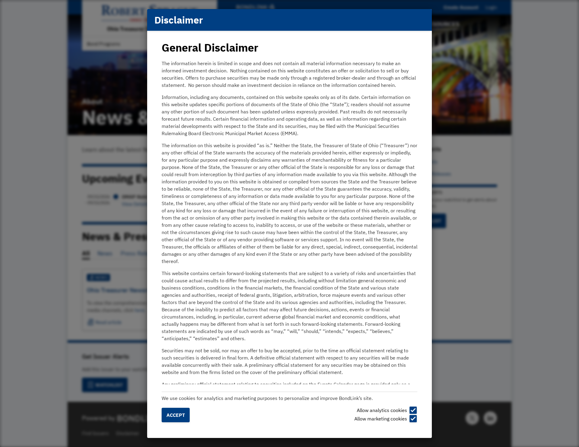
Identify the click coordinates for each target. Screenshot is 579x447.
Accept (175, 415)
